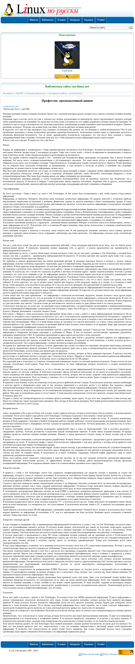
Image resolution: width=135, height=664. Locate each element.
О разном (88, 20)
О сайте (101, 20)
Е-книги (62, 20)
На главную (8, 93)
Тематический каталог (36, 93)
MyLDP (19, 93)
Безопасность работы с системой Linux (66, 93)
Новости (34, 20)
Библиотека (47, 20)
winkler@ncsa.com (11, 106)
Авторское (75, 20)
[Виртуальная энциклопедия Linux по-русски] (67, 9)
